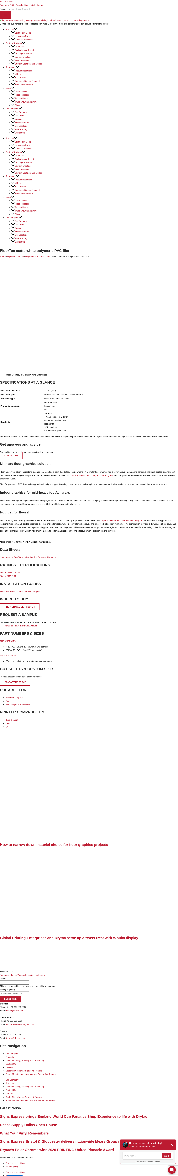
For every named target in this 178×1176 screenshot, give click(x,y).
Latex (8, 723)
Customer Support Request (27, 81)
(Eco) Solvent (12, 720)
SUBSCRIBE (10, 999)
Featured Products (23, 60)
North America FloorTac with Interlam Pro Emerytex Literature (28, 557)
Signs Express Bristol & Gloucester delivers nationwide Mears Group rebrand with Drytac (76, 1141)
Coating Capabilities (24, 53)
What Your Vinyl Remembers (24, 1133)
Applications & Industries (26, 50)
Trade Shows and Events (26, 102)
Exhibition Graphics (15, 697)
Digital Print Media (23, 33)
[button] (15, 29)
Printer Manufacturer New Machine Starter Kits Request (31, 1074)
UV (7, 727)
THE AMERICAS (8, 641)
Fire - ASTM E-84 (8, 576)
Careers (18, 119)
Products (10, 1057)
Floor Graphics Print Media (18, 704)
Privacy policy (12, 1166)
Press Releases (22, 95)
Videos (18, 74)
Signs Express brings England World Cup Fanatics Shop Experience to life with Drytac (73, 1116)
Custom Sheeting (22, 57)
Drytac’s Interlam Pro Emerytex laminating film (92, 475)
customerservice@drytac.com (20, 1024)
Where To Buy (21, 129)
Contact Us (20, 133)
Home (3, 256)
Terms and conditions (15, 1163)
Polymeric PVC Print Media (37, 256)
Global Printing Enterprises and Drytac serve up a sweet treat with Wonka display (69, 938)
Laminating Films (22, 36)
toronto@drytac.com (15, 1038)
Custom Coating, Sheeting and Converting (25, 1060)
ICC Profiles (20, 77)
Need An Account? (23, 122)
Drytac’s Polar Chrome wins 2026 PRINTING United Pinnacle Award (57, 1150)
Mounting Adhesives (24, 39)
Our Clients (20, 115)
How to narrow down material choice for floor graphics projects (54, 845)
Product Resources (23, 71)
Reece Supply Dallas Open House (28, 1125)
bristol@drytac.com (15, 1010)
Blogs (17, 105)
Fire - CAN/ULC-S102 (10, 572)
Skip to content (6, 1)
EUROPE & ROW (8, 655)
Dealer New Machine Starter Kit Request (24, 1071)
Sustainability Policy (24, 84)
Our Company (21, 112)
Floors (9, 701)
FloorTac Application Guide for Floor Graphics (20, 591)
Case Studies (21, 91)
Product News (21, 98)
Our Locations (21, 126)
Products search (8, 9)
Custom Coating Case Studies (28, 64)
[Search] (5, 15)
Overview (19, 46)
